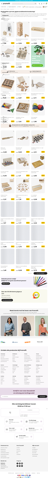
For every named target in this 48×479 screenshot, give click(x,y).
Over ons (18, 449)
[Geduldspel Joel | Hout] (23, 107)
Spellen (14, 379)
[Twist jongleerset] (38, 107)
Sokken (37, 372)
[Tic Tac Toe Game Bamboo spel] (23, 162)
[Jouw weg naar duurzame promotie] (38, 50)
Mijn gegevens (35, 449)
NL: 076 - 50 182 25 (24, 415)
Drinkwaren (15, 353)
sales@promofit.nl (26, 126)
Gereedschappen (5, 41)
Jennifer (9, 333)
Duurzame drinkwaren (40, 382)
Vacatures (18, 454)
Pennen (25, 353)
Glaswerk (14, 361)
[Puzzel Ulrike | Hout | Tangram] (23, 84)
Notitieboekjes (3, 369)
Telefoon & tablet (16, 366)
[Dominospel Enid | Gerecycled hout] (38, 29)
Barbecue (2, 380)
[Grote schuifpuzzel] (7, 256)
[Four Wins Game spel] (7, 162)
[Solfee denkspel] (7, 29)
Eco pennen (26, 361)
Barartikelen (26, 379)
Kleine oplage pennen (28, 360)
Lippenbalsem (26, 371)
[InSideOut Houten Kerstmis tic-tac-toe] (23, 233)
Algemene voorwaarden (19, 473)
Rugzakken (38, 361)
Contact (18, 447)
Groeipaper (38, 377)
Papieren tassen (39, 358)
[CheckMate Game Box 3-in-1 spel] (38, 138)
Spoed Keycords (4, 361)
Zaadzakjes (38, 379)
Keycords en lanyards (5, 358)
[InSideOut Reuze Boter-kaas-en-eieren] (23, 185)
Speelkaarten (6, 20)
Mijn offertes (34, 451)
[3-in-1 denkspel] (38, 185)
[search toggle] (35, 3)
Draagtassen (38, 355)
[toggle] (2, 4)
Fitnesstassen (26, 369)
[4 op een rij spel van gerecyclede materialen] (38, 233)
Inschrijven (42, 396)
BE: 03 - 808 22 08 (24, 416)
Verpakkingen (26, 383)
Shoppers (38, 360)
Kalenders (2, 372)
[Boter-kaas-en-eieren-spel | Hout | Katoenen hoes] (23, 53)
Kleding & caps (39, 365)
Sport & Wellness (27, 365)
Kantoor (2, 365)
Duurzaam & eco (39, 376)
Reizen (3, 17)
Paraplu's (2, 377)
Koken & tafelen (27, 376)
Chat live (31, 126)
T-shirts (37, 366)
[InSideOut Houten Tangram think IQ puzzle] (38, 209)
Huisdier (3, 42)
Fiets (1, 383)
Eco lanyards (38, 380)
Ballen (3, 39)
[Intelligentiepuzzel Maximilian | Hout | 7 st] (7, 107)
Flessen (14, 355)
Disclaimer (33, 473)
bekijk (12, 66)
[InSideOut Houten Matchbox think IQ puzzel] (7, 209)
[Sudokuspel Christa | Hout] (7, 84)
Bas (26, 333)
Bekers (14, 360)
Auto (1, 382)
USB (13, 372)
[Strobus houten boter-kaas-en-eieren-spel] (38, 256)
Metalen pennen (27, 357)
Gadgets (14, 369)
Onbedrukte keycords (5, 360)
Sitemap (38, 473)
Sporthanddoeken (27, 368)
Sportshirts (38, 368)
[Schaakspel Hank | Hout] (7, 53)
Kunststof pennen (27, 358)
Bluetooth (14, 368)
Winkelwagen (34, 456)
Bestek (25, 380)
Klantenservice (4, 445)
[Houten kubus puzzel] (38, 162)
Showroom (18, 451)
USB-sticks (3, 368)
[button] (32, 7)
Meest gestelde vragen (5, 457)
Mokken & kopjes (16, 357)
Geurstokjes (26, 372)
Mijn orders (34, 452)
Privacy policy (27, 473)
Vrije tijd (14, 376)
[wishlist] (44, 4)
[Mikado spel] (7, 138)
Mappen (2, 371)
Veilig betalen (3, 451)
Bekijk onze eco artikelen (37, 65)
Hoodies (37, 371)
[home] (6, 4)
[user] (42, 4)
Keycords (2, 357)
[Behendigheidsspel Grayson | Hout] (38, 84)
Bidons (14, 358)
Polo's (37, 369)
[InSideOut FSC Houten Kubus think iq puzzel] (7, 233)
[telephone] (39, 4)
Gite (43, 333)
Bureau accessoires (4, 366)
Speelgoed (4, 37)
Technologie (15, 365)
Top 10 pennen (26, 355)
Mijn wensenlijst (35, 454)
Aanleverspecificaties (5, 454)
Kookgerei (26, 377)
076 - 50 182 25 (36, 126)
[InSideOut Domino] (7, 185)
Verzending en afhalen (5, 452)
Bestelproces (3, 449)
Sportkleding (26, 366)
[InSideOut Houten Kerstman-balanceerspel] (23, 209)
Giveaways (3, 353)
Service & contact (4, 447)
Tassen (37, 353)
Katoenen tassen (39, 357)
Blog (17, 452)
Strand (2, 379)
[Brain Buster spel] (23, 138)
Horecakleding (27, 382)
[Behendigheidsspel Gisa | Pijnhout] (23, 29)
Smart (14, 371)
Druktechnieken (3, 456)
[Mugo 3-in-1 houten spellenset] (23, 256)
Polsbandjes (3, 355)
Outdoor (2, 376)
